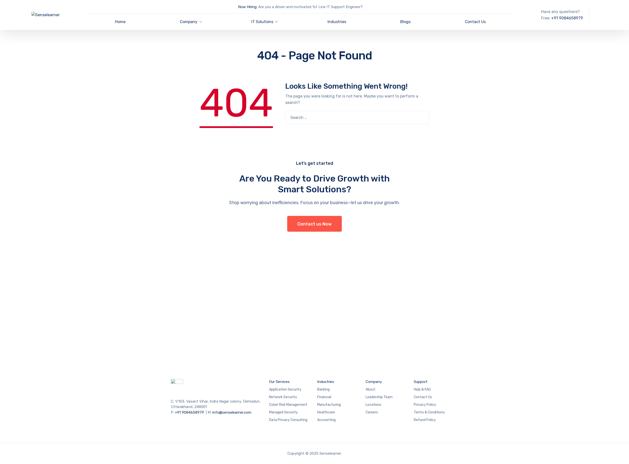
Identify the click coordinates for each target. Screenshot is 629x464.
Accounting (326, 420)
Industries (337, 21)
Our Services (279, 382)
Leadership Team (379, 397)
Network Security (283, 397)
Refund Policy (425, 420)
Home (120, 21)
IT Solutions (262, 21)
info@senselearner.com (231, 412)
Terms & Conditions (429, 412)
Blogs (405, 21)
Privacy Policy (425, 405)
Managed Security (283, 412)
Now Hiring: (247, 7)
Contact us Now (314, 224)
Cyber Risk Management (288, 405)
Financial (324, 397)
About (370, 389)
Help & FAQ (422, 389)
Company (188, 21)
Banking (323, 389)
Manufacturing (329, 405)
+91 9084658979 (567, 18)
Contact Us (475, 21)
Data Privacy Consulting (288, 420)
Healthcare (326, 412)
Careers (372, 412)
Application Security (285, 389)
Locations (373, 405)
